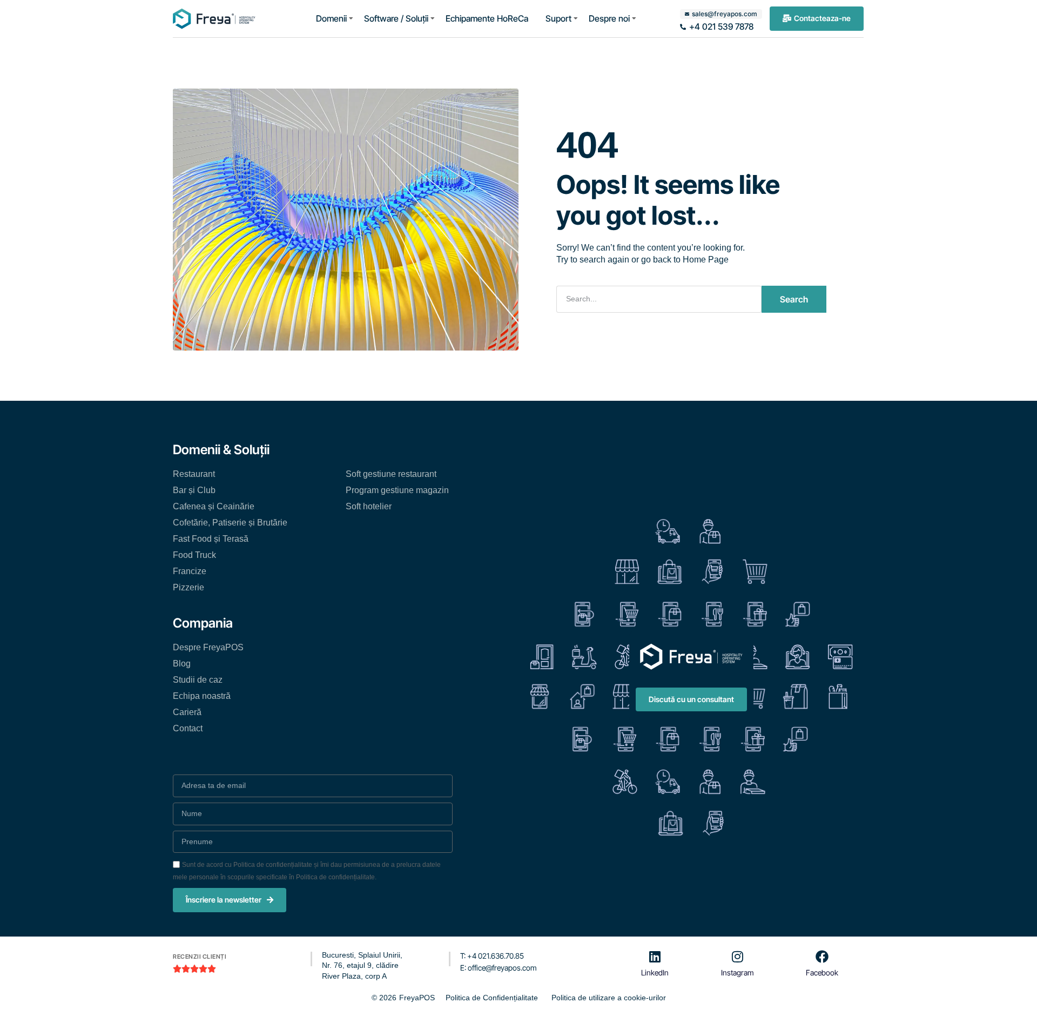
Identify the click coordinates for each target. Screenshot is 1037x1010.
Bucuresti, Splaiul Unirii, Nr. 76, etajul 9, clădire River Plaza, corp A (362, 965)
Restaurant (194, 474)
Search (794, 299)
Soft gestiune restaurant (391, 474)
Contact (188, 728)
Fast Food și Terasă (210, 538)
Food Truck (194, 555)
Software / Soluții (396, 18)
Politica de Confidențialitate (492, 997)
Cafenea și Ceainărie (213, 506)
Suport (558, 18)
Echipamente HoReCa (487, 18)
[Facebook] (822, 956)
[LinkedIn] (655, 956)
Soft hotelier (369, 506)
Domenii (331, 18)
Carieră (187, 712)
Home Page (706, 259)
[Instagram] (737, 956)
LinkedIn (655, 972)
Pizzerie (188, 587)
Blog (182, 663)
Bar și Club (194, 490)
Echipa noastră (202, 696)
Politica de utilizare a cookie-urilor (608, 997)
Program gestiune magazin (397, 490)
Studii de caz (198, 679)
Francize (189, 571)
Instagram (737, 972)
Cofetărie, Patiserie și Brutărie (230, 522)
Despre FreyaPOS (208, 647)
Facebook (822, 972)
